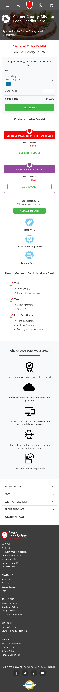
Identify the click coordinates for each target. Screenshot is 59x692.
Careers (5, 583)
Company (7, 575)
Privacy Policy (8, 647)
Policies (6, 639)
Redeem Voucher (9, 559)
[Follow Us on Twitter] (25, 673)
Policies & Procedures (11, 643)
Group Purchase (14, 509)
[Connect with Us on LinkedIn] (33, 673)
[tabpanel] (29, 486)
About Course (13, 486)
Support (7, 543)
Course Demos (8, 587)
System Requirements (12, 555)
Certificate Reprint (16, 501)
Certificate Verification (12, 614)
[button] (7, 5)
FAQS (7, 494)
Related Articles (14, 516)
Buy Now (29, 107)
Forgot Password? (10, 563)
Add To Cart (29, 186)
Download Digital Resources (14, 631)
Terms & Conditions (11, 654)
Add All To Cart (29, 210)
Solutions (8, 599)
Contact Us (7, 548)
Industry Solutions (10, 603)
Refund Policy (8, 651)
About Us (6, 579)
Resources (8, 623)
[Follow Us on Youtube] (42, 673)
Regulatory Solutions (11, 607)
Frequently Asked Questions (14, 551)
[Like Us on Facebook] (16, 673)
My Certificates (8, 566)
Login (4, 590)
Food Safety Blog (9, 627)
